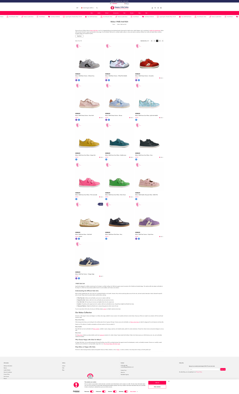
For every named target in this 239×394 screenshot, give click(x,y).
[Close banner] (168, 381)
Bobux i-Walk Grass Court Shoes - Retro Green (115, 194)
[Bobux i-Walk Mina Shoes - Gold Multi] (89, 216)
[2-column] (154, 41)
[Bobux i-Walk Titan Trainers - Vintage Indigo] (89, 256)
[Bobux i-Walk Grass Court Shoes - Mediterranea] (119, 137)
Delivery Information (8, 366)
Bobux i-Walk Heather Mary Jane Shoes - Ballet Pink (146, 194)
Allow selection (157, 386)
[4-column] (160, 41)
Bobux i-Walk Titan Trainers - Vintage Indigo (84, 274)
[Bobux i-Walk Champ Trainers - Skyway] (119, 97)
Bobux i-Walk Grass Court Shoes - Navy (144, 155)
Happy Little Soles (94, 30)
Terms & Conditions (8, 372)
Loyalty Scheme (7, 370)
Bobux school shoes (135, 322)
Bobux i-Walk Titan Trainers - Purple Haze (144, 234)
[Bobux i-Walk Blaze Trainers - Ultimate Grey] (89, 57)
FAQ (63, 368)
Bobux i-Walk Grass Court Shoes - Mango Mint (85, 155)
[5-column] (163, 41)
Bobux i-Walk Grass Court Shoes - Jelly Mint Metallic (146, 115)
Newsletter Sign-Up (125, 374)
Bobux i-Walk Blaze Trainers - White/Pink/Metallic (116, 76)
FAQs (118, 349)
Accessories (116, 13)
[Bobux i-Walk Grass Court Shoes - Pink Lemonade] (89, 176)
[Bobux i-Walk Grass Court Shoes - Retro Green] (119, 176)
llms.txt (5, 378)
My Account (6, 376)
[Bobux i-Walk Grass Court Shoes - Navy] (149, 137)
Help (139, 13)
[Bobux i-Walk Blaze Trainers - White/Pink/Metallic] (119, 57)
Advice (63, 366)
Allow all (157, 382)
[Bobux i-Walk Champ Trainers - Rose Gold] (89, 97)
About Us (123, 372)
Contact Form (123, 370)
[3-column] (157, 41)
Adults (99, 13)
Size (124, 13)
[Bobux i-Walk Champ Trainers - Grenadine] (149, 57)
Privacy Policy (7, 374)
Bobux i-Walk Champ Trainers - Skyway (113, 115)
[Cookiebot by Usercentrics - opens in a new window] (76, 392)
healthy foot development (155, 30)
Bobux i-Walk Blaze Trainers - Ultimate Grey (84, 76)
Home (114, 24)
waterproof (102, 335)
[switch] (104, 392)
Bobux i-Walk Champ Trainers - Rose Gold (84, 115)
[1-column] (152, 41)
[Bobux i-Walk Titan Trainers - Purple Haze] (149, 216)
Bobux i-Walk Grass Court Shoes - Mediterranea (115, 155)
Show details (133, 391)
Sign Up (223, 369)
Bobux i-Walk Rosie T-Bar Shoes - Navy (113, 234)
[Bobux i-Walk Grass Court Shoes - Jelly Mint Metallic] (149, 97)
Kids (92, 13)
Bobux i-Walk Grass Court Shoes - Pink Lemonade (86, 194)
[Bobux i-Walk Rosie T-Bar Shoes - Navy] (119, 216)
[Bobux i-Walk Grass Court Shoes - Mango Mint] (89, 137)
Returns (5, 368)
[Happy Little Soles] (119, 7)
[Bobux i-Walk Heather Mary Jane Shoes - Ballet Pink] (149, 176)
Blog (63, 370)
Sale (146, 13)
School (106, 13)
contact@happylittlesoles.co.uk (127, 367)
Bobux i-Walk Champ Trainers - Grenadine (144, 76)
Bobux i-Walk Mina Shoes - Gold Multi (83, 234)
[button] (119, 3)
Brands (131, 13)
